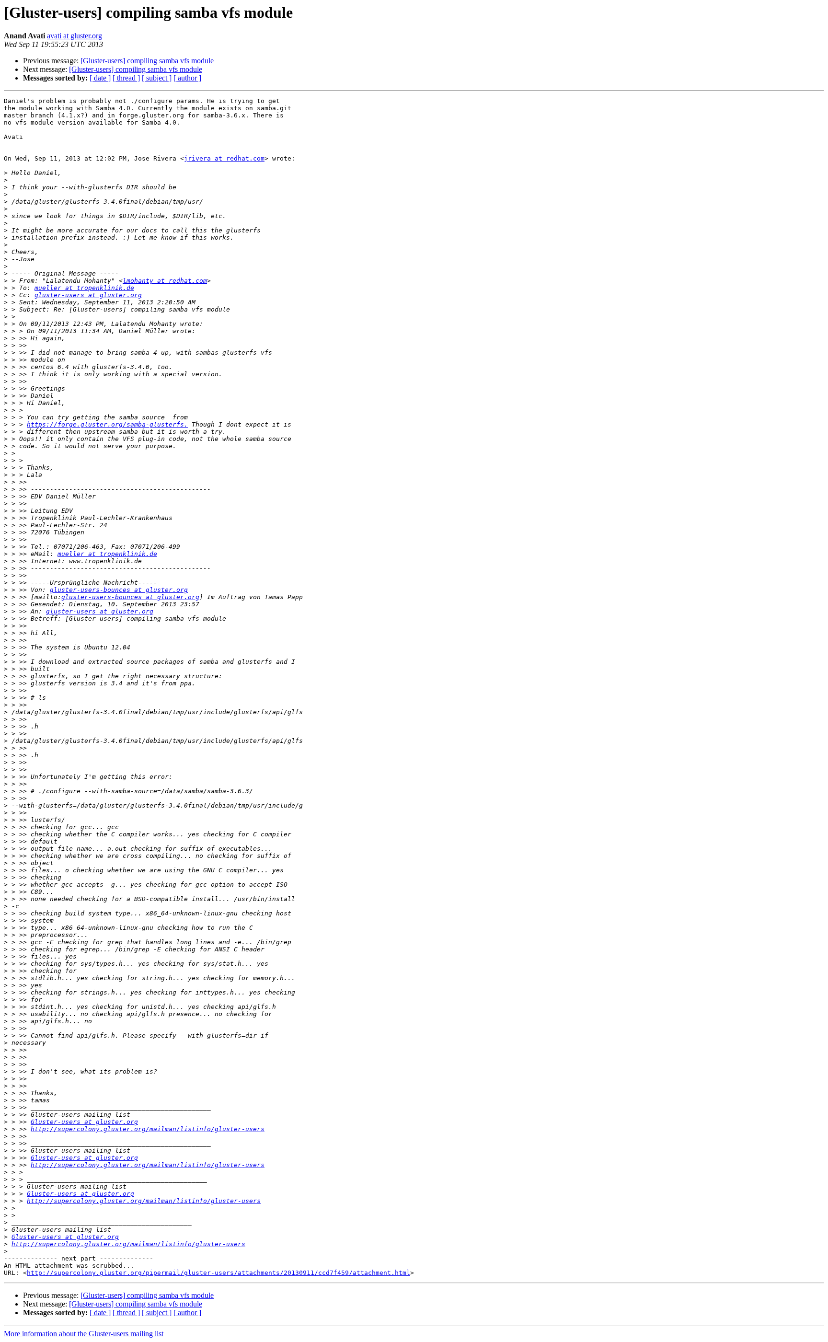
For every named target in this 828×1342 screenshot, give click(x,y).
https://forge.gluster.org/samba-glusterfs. (107, 424)
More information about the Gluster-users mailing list (83, 1334)
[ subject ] (157, 78)
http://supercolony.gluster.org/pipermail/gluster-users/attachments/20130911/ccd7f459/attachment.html (218, 1272)
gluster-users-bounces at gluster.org (119, 589)
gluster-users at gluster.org (88, 295)
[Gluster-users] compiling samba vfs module (147, 61)
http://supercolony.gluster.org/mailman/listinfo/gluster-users (147, 1129)
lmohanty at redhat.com (165, 280)
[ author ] (187, 78)
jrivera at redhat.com (224, 158)
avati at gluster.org (74, 36)
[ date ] (100, 78)
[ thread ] (126, 78)
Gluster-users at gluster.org (84, 1121)
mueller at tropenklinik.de (84, 287)
